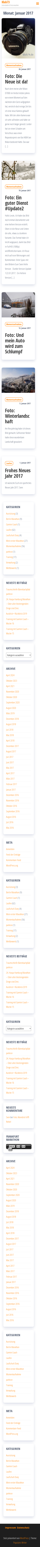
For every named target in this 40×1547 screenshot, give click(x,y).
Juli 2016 (9, 822)
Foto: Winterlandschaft (17, 416)
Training (9, 557)
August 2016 (11, 816)
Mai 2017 (10, 767)
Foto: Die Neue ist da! (16, 79)
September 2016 (13, 811)
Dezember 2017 (12, 746)
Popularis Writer (20, 1542)
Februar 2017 (11, 784)
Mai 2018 (10, 735)
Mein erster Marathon (15, 540)
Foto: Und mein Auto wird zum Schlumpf (15, 343)
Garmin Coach (11, 524)
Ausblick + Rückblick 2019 (16, 613)
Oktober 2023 (11, 680)
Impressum (10, 1527)
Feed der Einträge (13, 854)
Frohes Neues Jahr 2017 (18, 473)
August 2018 (11, 724)
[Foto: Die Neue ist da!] (18, 38)
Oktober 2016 (11, 805)
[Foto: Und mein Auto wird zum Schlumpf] (18, 304)
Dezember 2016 (12, 795)
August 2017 (11, 751)
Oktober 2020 (11, 697)
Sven (8, 1117)
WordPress (24, 1538)
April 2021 (10, 686)
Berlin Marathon (12, 519)
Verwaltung (10, 562)
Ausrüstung (10, 513)
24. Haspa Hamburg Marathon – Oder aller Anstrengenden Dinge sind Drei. (18, 603)
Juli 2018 (9, 729)
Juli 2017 (9, 756)
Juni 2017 (10, 762)
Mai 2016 (10, 827)
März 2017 (10, 778)
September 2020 (13, 702)
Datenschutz (23, 1527)
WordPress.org (12, 865)
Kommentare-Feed (13, 860)
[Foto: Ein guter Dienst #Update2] (18, 170)
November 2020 (12, 691)
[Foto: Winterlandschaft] (18, 379)
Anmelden (10, 849)
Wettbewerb (11, 568)
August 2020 (11, 708)
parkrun (9, 551)
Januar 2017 (11, 789)
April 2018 (10, 740)
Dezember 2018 (12, 718)
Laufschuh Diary (12, 535)
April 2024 (10, 675)
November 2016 (12, 800)
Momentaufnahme (14, 65)
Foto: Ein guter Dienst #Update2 (16, 203)
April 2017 (10, 773)
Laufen (9, 463)
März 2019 (10, 713)
